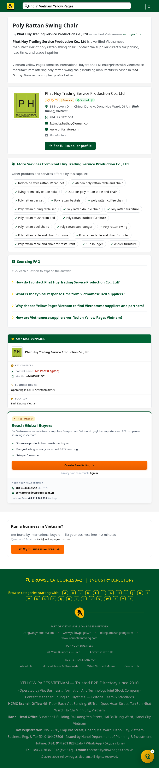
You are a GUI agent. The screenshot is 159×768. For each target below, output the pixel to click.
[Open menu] (148, 7)
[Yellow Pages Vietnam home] (11, 6)
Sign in (94, 473)
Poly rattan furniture (125, 209)
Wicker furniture (125, 244)
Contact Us (131, 666)
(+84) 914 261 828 (61, 743)
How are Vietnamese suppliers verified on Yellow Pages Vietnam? (69, 317)
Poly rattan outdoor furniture (86, 218)
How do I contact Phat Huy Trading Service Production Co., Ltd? (67, 282)
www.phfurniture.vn (63, 129)
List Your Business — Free (63, 652)
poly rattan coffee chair (107, 200)
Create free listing (77, 465)
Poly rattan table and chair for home (43, 235)
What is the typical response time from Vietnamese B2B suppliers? (70, 294)
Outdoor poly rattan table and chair (92, 192)
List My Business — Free (38, 549)
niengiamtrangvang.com (116, 633)
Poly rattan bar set (30, 200)
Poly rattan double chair (83, 209)
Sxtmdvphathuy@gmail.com (69, 123)
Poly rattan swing (115, 227)
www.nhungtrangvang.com (79, 638)
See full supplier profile (72, 145)
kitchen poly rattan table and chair (99, 183)
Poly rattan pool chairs (33, 227)
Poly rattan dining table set (37, 209)
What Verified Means (101, 666)
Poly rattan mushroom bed (36, 218)
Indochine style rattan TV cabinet (41, 183)
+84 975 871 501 (36, 376)
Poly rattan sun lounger (76, 227)
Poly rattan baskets (67, 200)
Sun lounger (94, 244)
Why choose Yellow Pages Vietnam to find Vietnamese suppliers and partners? (79, 305)
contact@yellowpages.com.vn (35, 492)
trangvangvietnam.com (38, 633)
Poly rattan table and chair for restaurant (46, 244)
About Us (26, 666)
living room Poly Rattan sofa (37, 192)
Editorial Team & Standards (59, 666)
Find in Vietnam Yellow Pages (50, 6)
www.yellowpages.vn (77, 633)
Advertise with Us (101, 652)
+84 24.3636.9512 (26, 488)
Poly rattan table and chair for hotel (104, 235)
